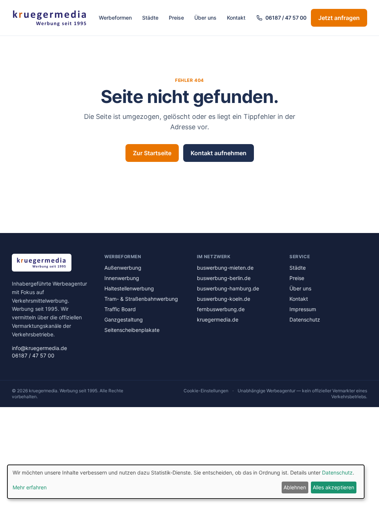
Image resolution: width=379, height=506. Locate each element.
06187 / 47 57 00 (285, 17)
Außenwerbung (122, 267)
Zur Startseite (152, 153)
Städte (150, 17)
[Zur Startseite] (50, 18)
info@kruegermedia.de (39, 348)
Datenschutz (304, 319)
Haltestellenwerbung (129, 288)
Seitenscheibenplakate (132, 330)
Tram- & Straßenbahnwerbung (141, 299)
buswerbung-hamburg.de (228, 288)
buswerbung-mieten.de (225, 267)
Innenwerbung (121, 278)
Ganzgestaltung (123, 319)
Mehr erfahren (30, 487)
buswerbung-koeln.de (223, 299)
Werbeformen (115, 17)
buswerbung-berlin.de (224, 278)
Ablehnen (295, 487)
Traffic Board (120, 309)
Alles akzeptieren (333, 487)
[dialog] (185, 482)
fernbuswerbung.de (221, 309)
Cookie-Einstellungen (206, 390)
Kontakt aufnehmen (218, 153)
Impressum (302, 309)
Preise (176, 17)
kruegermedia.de (217, 319)
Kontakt (236, 17)
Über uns (205, 17)
